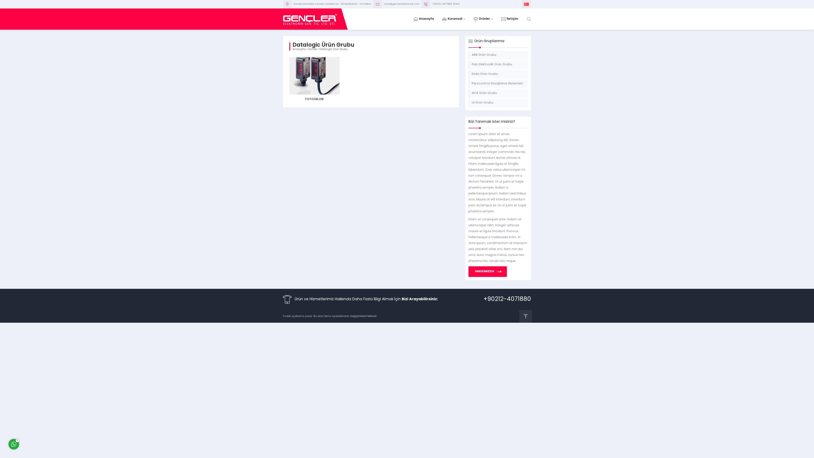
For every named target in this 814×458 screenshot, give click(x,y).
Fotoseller (314, 99)
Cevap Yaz (40, 427)
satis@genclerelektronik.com (402, 4)
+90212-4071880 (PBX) (446, 4)
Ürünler (312, 49)
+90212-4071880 (507, 299)
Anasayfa (299, 49)
